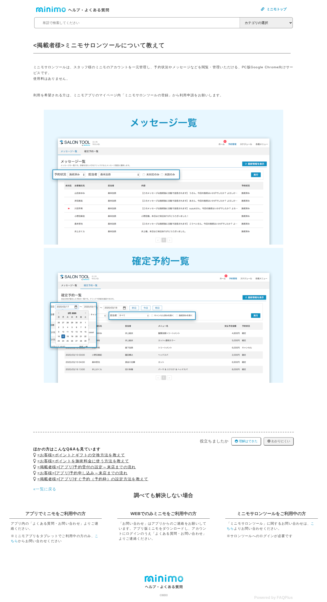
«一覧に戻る (44, 489)
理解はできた (248, 441)
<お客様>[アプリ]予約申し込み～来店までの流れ (82, 473)
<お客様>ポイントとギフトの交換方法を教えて (81, 455)
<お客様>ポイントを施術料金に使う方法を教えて (83, 461)
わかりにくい (280, 441)
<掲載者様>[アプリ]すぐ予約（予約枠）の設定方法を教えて (92, 479)
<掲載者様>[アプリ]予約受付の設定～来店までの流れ (86, 467)
